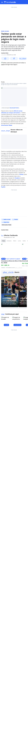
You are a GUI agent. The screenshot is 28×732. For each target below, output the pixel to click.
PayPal (3, 187)
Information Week (6, 125)
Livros (19, 241)
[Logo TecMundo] (10, 2)
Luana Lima (4, 53)
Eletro (14, 241)
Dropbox (17, 178)
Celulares (9, 241)
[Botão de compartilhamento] (5, 58)
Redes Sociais (5, 31)
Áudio (24, 241)
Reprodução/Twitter (14, 107)
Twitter (21, 174)
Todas (3, 241)
